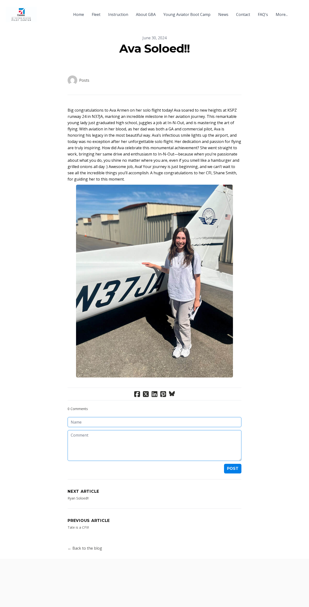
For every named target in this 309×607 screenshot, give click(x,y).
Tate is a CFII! (78, 527)
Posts (84, 80)
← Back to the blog (85, 548)
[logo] (21, 14)
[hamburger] (42, 11)
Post (233, 468)
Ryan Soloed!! (78, 498)
